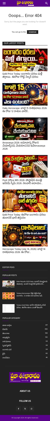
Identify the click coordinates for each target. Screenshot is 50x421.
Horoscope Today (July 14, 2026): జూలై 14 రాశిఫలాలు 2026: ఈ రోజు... (23, 251)
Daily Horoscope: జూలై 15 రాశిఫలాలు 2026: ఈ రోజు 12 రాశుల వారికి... (24, 110)
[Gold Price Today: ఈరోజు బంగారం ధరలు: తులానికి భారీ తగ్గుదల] (25, 201)
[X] (25, 408)
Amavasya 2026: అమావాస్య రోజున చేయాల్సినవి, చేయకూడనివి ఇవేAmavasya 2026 (23, 146)
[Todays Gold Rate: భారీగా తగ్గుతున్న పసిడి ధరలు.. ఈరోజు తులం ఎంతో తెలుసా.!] (8, 308)
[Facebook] (18, 408)
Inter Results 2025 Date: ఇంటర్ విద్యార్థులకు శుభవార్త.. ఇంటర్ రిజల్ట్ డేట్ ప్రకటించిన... (32, 282)
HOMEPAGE (32, 32)
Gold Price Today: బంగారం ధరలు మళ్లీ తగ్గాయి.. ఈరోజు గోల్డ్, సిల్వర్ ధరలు (22, 75)
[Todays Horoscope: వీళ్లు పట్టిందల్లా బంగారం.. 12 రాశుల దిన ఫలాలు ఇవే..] (8, 295)
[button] (4, 3)
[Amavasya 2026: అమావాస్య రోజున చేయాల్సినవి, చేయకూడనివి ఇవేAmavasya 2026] (25, 128)
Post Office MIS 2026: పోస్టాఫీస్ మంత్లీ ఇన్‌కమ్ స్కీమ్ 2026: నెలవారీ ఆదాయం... (22, 182)
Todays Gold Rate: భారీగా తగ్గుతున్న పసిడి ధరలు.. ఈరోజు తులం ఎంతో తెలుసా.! (31, 306)
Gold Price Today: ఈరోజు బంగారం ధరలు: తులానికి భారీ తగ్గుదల (24, 216)
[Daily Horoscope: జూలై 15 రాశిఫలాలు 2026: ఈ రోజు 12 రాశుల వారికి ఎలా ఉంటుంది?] (25, 94)
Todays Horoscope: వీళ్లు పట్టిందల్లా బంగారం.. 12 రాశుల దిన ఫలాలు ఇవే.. (30, 294)
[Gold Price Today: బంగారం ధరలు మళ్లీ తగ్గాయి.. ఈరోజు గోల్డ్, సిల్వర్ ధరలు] (25, 60)
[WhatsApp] (31, 408)
